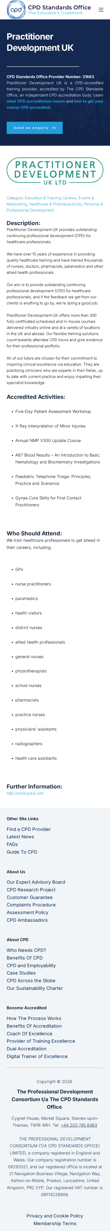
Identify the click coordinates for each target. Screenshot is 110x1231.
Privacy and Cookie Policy (55, 1215)
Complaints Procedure (31, 904)
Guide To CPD (22, 852)
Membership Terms (55, 1223)
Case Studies (21, 973)
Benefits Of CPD (25, 958)
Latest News (20, 836)
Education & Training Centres (50, 197)
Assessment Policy (27, 912)
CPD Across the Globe (31, 980)
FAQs (12, 844)
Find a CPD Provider (29, 829)
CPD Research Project (31, 889)
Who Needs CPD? (26, 950)
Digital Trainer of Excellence (37, 1056)
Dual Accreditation (27, 1048)
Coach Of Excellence (29, 1033)
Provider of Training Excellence (41, 1041)
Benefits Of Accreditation (34, 1026)
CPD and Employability (31, 965)
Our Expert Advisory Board (36, 882)
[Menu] (101, 9)
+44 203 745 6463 (79, 1125)
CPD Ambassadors (27, 920)
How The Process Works (34, 1018)
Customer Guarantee (30, 897)
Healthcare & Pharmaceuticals (55, 204)
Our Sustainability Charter (35, 988)
